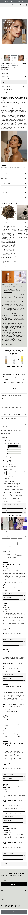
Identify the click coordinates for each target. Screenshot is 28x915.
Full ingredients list (6, 266)
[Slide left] (1, 58)
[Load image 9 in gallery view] (21, 58)
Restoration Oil (8, 292)
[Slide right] (26, 58)
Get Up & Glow (21, 305)
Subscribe (14, 884)
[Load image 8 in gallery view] (14, 58)
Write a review (5, 73)
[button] (20, 5)
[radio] (14, 82)
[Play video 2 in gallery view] (7, 58)
